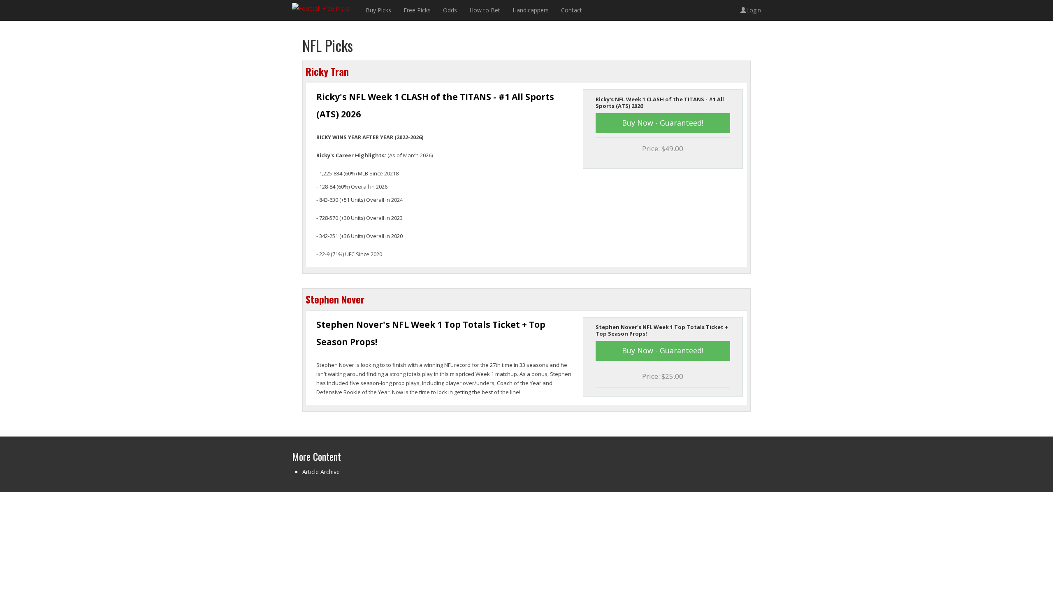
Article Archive (321, 472)
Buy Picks (378, 10)
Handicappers (531, 10)
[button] (663, 123)
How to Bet (484, 10)
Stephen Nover (335, 299)
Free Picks (417, 10)
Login (753, 10)
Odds (450, 10)
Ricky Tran (327, 71)
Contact (571, 10)
